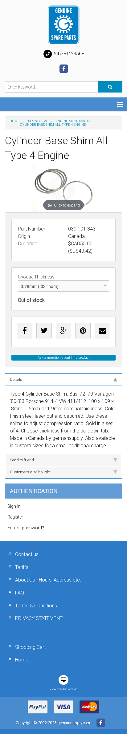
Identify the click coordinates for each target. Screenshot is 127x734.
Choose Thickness (36, 276)
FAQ (19, 593)
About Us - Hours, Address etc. (48, 580)
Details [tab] (16, 379)
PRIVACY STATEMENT (39, 618)
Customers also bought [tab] (30, 472)
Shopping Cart (30, 647)
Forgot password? (25, 528)
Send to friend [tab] (22, 460)
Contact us (27, 554)
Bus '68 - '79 (37, 121)
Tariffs (21, 567)
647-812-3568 (68, 54)
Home (14, 121)
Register (15, 517)
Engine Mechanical (73, 121)
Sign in (14, 506)
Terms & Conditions (36, 606)
